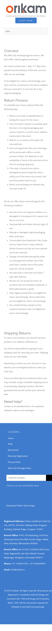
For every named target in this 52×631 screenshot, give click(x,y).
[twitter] (20, 492)
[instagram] (11, 492)
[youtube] (16, 492)
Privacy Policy (14, 462)
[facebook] (7, 492)
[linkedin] (24, 492)
